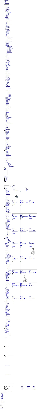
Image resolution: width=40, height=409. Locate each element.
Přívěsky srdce (7, 109)
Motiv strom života (7, 103)
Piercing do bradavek (8, 254)
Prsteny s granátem (7, 118)
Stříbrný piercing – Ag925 (8, 86)
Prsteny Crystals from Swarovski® (9, 117)
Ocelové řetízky (7, 62)
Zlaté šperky (6, 332)
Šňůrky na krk (7, 22)
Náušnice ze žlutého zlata (8, 227)
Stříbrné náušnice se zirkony (9, 52)
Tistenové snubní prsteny (8, 148)
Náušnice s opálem (7, 226)
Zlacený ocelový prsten (7, 365)
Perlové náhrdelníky (7, 204)
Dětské (6, 125)
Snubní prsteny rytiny (8, 137)
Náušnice (7, 134)
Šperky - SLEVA (6, 328)
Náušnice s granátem (8, 42)
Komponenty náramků (8, 27)
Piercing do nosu (7, 76)
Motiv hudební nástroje (8, 100)
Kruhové (6, 40)
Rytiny (5, 130)
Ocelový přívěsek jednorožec (15, 298)
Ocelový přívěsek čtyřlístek (32, 258)
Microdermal (7, 252)
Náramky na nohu (7, 31)
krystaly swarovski (8, 78)
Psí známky (7, 11)
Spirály (6, 262)
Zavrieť (12, 201)
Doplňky (5, 6)
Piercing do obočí (9, 270)
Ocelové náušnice (7, 58)
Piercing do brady (7, 75)
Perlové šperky (7, 154)
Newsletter (28, 387)
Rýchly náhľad (13, 200)
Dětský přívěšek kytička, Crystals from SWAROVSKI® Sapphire (32, 231)
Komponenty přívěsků (8, 99)
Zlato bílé (7, 55)
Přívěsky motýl (7, 108)
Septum (6, 84)
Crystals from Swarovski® (8, 98)
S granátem (7, 110)
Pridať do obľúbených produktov (15, 243)
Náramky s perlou (7, 32)
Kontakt (22, 389)
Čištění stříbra (8, 13)
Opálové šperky (7, 324)
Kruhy (6, 251)
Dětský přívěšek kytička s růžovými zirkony (15, 216)
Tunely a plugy (7, 87)
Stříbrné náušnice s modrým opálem (10, 48)
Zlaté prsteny (7, 123)
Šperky (5, 150)
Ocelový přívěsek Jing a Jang (23, 298)
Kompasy (7, 8)
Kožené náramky (6, 17)
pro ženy (8, 60)
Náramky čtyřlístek (7, 29)
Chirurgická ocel (7, 18)
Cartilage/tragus (7, 245)
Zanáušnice (7, 236)
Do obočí (7, 69)
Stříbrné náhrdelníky (7, 205)
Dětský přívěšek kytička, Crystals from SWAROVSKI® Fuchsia (32, 216)
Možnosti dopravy (28, 386)
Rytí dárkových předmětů (8, 129)
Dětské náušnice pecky (9, 38)
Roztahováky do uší (7, 261)
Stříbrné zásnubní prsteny (11, 166)
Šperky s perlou (7, 159)
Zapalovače (7, 16)
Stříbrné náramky (7, 216)
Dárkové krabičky (6, 188)
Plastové (7, 281)
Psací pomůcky (7, 193)
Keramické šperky (7, 152)
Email (12, 386)
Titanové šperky (7, 327)
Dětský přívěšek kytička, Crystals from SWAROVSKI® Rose (24, 231)
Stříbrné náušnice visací (9, 51)
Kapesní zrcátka (7, 190)
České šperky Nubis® (8, 321)
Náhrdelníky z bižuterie (8, 21)
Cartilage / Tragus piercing (8, 65)
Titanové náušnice (7, 53)
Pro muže (7, 215)
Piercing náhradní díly (8, 79)
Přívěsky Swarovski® (8, 284)
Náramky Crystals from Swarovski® (8, 210)
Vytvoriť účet (1, 408)
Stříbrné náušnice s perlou (9, 49)
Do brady (7, 67)
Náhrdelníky (7, 133)
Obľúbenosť (14, 188)
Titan (6, 121)
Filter (10, 186)
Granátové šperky (7, 322)
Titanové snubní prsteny (8, 319)
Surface (6, 263)
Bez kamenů (9, 240)
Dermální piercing (9, 94)
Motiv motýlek (7, 101)
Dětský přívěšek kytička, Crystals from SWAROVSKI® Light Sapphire (16, 231)
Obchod (22, 387)
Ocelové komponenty (9, 12)
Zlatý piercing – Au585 (8, 90)
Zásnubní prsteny (9, 241)
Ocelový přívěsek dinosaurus (15, 285)
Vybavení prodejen (7, 15)
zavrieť (0, 404)
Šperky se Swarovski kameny (8, 155)
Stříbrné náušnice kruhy (9, 47)
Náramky (5, 206)
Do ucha (6, 70)
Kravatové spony (7, 132)
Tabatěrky (7, 139)
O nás (22, 386)
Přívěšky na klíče (7, 10)
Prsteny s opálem (9, 164)
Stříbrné (7, 107)
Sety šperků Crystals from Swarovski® (9, 142)
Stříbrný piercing (7, 85)
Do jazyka (7, 68)
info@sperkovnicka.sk (7, 0)
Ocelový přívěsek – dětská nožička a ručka (15, 259)
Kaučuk (6, 208)
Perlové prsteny (7, 64)
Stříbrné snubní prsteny (8, 147)
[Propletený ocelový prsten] (9, 383)
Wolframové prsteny (7, 161)
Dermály (6, 66)
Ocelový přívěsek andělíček (23, 258)
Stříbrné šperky (7, 156)
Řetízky (5, 124)
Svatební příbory (7, 14)
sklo (7, 89)
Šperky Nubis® (7, 325)
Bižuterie (7, 25)
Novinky (6, 323)
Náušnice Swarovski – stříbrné (9, 46)
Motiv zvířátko (7, 104)
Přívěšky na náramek (8, 283)
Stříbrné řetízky (7, 127)
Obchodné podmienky (28, 389)
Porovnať (13, 242)
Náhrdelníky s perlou (8, 203)
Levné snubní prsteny (8, 145)
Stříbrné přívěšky (7, 331)
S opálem (7, 285)
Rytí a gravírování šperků (7, 128)
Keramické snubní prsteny (8, 144)
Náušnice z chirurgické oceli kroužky (10, 37)
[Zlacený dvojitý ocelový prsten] (9, 355)
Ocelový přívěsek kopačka (32, 298)
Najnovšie (14, 189)
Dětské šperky (7, 151)
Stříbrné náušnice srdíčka (9, 50)
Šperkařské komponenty (8, 194)
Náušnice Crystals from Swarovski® (9, 41)
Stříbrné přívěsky (7, 112)
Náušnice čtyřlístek (7, 225)
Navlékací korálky (7, 280)
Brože (6, 189)
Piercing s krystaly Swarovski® (8, 158)
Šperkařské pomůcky (8, 195)
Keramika (7, 39)
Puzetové (7, 228)
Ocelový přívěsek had (31, 285)
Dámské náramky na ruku (8, 26)
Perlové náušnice (7, 44)
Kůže (6, 28)
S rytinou (7, 286)
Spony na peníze (7, 138)
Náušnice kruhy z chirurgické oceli (8, 219)
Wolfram (6, 113)
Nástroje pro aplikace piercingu (8, 74)
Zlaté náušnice (7, 54)
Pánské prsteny (7, 290)
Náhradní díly (8, 82)
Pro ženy (6, 34)
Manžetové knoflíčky (8, 9)
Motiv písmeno (7, 102)
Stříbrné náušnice (7, 45)
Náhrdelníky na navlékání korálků (9, 20)
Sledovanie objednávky (22, 388)
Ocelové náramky (7, 57)
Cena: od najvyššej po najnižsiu (16, 190)
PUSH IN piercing (7, 80)
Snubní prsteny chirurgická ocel (8, 146)
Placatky (6, 192)
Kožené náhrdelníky (7, 201)
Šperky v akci (7, 326)
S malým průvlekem (9, 106)
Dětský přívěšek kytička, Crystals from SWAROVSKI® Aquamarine (24, 217)
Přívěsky (6, 135)
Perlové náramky (7, 33)
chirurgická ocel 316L (9, 72)
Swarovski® (34, 387)
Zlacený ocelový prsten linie (7, 374)
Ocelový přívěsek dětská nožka (32, 272)
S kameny (9, 61)
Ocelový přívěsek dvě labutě (23, 285)
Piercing (5, 244)
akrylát (7, 83)
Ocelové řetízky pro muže (8, 126)
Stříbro (6, 23)
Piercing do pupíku (7, 77)
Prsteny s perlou (7, 119)
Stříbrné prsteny (7, 160)
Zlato (6, 24)
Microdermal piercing (8, 73)
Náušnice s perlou (7, 43)
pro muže (8, 239)
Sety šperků (6, 312)
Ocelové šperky (6, 56)
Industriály (7, 250)
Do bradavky (7, 246)
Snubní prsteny (6, 143)
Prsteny (6, 136)
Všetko (26, 188)
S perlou (6, 111)
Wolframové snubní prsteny (8, 320)
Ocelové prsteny (7, 59)
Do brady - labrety (7, 247)
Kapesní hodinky (7, 7)
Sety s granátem (7, 141)
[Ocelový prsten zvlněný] (9, 346)
